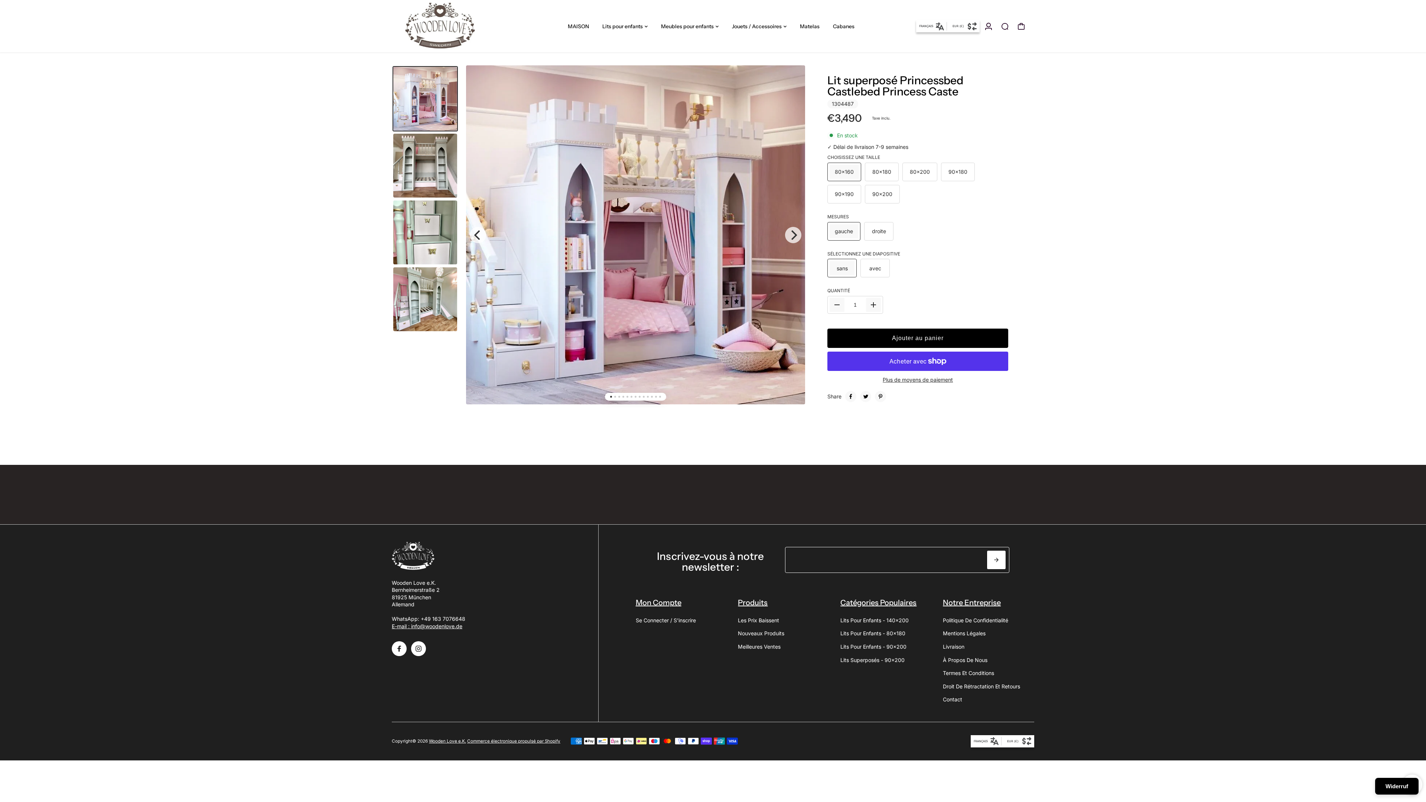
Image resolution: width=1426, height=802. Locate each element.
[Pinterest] (880, 396)
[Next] (793, 235)
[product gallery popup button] (791, 84)
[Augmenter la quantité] (873, 305)
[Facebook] (850, 396)
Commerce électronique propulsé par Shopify (513, 741)
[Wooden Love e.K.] (443, 26)
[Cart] (1021, 26)
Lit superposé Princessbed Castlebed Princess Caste (895, 86)
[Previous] (478, 235)
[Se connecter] (988, 26)
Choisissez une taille (853, 157)
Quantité (838, 290)
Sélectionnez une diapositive (863, 254)
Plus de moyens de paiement (918, 379)
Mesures (838, 216)
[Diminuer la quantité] (837, 305)
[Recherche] (1004, 26)
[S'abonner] (996, 560)
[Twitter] (865, 396)
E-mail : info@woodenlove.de (427, 626)
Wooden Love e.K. (447, 741)
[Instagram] (418, 648)
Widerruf (1397, 786)
